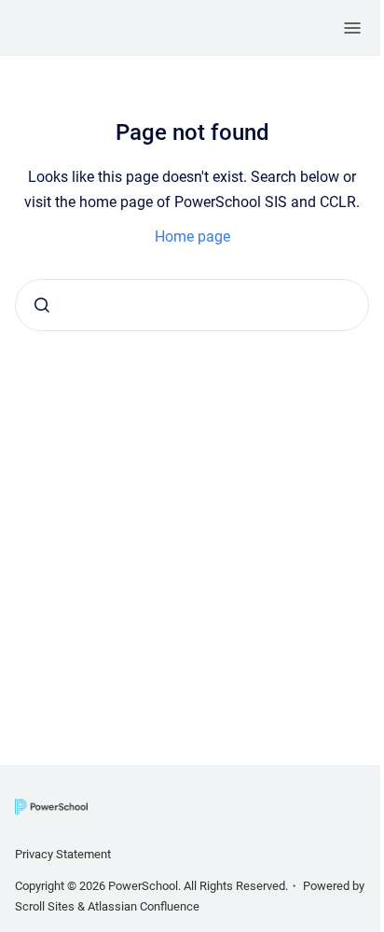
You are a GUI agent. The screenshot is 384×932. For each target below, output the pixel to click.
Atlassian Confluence (143, 906)
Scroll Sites (45, 906)
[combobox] (192, 305)
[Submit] (42, 305)
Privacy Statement (63, 854)
